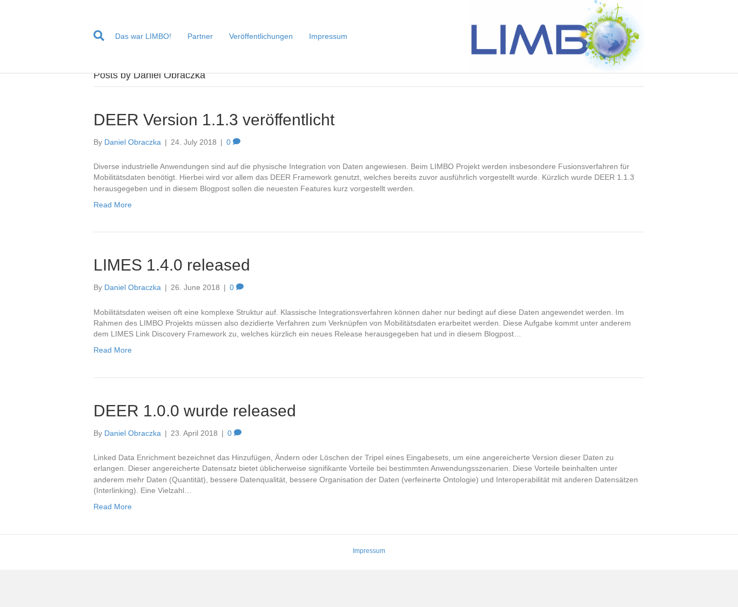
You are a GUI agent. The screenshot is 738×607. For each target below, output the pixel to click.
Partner (200, 36)
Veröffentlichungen (261, 36)
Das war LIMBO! (143, 36)
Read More (112, 204)
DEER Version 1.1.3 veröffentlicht (213, 120)
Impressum (328, 36)
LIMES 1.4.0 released (171, 265)
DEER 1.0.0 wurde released (194, 411)
